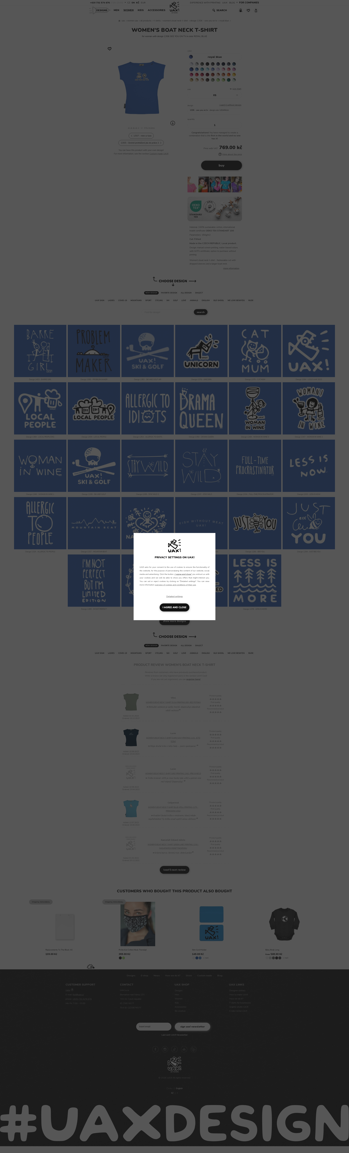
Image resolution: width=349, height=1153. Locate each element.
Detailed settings (174, 596)
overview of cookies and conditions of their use (175, 585)
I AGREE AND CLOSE (174, 607)
